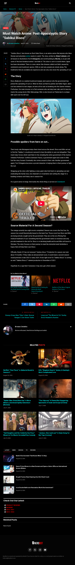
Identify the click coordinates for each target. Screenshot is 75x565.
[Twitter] (5, 64)
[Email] (5, 84)
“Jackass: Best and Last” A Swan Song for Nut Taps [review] (54, 434)
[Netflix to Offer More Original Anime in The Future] (61, 281)
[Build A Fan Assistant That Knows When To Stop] (8, 458)
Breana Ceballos (14, 43)
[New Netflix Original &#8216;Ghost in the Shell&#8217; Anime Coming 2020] (20, 281)
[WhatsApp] (5, 79)
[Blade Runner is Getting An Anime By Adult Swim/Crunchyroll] (40, 281)
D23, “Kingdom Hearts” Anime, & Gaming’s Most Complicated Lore (54, 371)
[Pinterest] (5, 69)
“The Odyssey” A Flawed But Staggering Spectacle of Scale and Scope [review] (53, 402)
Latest (7, 450)
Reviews (33, 450)
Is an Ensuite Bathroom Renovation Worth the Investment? (34, 487)
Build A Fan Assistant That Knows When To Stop (31, 456)
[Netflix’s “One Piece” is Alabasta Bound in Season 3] (19, 358)
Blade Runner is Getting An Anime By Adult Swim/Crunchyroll (39, 289)
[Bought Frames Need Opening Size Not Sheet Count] (8, 479)
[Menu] (5, 3)
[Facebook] (5, 59)
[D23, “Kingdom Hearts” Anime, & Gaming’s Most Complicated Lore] (55, 358)
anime (28, 56)
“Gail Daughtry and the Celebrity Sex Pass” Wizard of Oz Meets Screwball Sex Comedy (19, 434)
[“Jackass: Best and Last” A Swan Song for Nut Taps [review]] (55, 421)
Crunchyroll (61, 182)
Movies (20, 450)
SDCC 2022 (10, 512)
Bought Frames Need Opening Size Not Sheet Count (32, 477)
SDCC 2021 (10, 510)
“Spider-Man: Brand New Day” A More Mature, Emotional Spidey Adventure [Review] (17, 403)
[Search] (70, 3)
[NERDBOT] (37, 3)
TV (27, 450)
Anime (6, 28)
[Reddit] (5, 74)
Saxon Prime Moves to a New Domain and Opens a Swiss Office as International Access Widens (41, 467)
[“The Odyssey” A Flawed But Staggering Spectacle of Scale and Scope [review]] (55, 388)
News (14, 450)
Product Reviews (13, 505)
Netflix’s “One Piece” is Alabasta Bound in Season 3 (18, 371)
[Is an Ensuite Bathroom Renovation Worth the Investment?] (8, 490)
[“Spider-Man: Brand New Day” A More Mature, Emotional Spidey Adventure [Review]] (19, 388)
